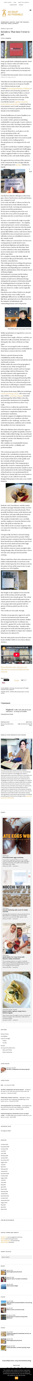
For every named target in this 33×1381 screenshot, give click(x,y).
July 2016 (3, 1180)
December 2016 (5, 1173)
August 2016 (4, 1178)
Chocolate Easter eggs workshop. (13, 857)
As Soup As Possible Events (8, 1048)
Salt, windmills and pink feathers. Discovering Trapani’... (19, 1303)
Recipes (10, 1009)
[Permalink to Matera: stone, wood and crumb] (3, 1310)
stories (2, 693)
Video (10, 23)
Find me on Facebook (7, 1220)
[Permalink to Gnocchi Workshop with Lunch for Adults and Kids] (16, 888)
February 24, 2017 (11, 1346)
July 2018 (3, 1151)
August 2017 (4, 1162)
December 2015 (5, 1196)
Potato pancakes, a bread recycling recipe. (18, 1347)
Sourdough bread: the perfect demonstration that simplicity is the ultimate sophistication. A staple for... (16, 1107)
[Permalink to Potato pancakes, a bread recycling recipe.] (3, 1348)
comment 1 (15, 1020)
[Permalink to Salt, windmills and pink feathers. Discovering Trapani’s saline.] (3, 1303)
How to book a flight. (12, 1285)
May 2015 (3, 1205)
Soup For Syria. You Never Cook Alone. (17, 1278)
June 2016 (3, 1182)
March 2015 (4, 1209)
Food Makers (4, 1036)
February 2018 (4, 1155)
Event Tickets (8, 2)
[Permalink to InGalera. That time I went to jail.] (16, 58)
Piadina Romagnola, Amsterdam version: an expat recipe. (19, 1334)
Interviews (5, 22)
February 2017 (4, 1169)
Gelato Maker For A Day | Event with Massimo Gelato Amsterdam (13, 958)
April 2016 (3, 1187)
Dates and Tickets (7, 1050)
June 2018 (3, 1153)
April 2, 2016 (10, 28)
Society (12, 22)
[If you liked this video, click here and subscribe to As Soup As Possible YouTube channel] (15, 669)
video (9, 77)
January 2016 (4, 1193)
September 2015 (5, 1200)
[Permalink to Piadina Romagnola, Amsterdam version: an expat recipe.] (3, 1334)
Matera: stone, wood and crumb (15, 1309)
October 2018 (4, 1149)
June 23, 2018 (10, 1301)
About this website (23, 2)
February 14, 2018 (7, 918)
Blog (15, 2)
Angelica (8, 38)
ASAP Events (6, 855)
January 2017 (4, 1171)
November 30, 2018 (11, 1068)
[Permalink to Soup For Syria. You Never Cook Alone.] (3, 1279)
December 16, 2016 (11, 1315)
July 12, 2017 (10, 1308)
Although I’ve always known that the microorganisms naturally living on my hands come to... (15, 1099)
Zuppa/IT (15, 23)
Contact (21, 4)
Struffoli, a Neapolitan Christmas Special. (18, 1069)
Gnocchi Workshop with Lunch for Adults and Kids (15, 910)
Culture (4, 1040)
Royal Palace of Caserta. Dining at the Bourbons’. (17, 1317)
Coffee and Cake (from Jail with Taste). (25, 724)
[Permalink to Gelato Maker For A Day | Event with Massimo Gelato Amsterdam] (16, 938)
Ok (16, 1378)
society (27, 691)
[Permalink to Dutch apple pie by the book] (3, 1272)
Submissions (13, 4)
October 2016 (4, 1175)
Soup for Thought (22, 22)
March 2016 (4, 1189)
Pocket (17, 680)
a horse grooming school (9, 393)
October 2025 (4, 1144)
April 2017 (3, 1166)
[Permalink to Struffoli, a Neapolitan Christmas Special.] (3, 1070)
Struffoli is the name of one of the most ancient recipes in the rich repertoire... (16, 1091)
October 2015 (4, 1198)
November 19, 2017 (7, 1020)
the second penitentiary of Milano (18, 88)
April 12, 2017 (10, 1270)
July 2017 (3, 1164)
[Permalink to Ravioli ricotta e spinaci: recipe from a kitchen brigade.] (16, 990)
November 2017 (5, 1160)
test (3, 1085)
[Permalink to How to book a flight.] (3, 1286)
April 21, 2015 (10, 1284)
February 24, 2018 (7, 866)
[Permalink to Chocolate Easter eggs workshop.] (16, 836)
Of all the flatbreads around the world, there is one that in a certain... (16, 1115)
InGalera (19, 165)
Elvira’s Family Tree (7, 1052)
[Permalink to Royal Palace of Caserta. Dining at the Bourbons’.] (3, 1317)
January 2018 (4, 1158)
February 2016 (4, 1191)
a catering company (16, 396)
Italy (16, 691)
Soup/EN (4, 23)
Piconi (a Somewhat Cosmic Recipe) (7, 724)
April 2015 (3, 1207)
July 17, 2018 (10, 1332)
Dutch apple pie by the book (14, 1271)
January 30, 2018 (7, 967)
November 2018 (5, 1146)
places (23, 691)
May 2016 (3, 1184)
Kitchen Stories (5, 1034)
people (19, 691)
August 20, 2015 (10, 1277)
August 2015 (4, 1202)
